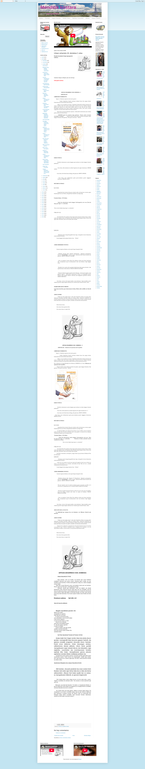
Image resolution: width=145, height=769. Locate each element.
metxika (98, 287)
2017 (43, 204)
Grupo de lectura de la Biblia (46, 90)
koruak (98, 230)
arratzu (98, 281)
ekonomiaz (99, 196)
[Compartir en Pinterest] (63, 724)
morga (98, 255)
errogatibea (99, 224)
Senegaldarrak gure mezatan (46, 84)
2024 (43, 192)
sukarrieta (99, 260)
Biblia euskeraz (45, 42)
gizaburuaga (99, 286)
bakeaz (98, 243)
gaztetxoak (99, 198)
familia (98, 189)
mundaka (99, 218)
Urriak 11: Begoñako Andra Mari (45, 151)
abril (44, 184)
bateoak (98, 223)
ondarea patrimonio (99, 192)
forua (98, 240)
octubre (44, 64)
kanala (98, 252)
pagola (98, 184)
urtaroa (98, 235)
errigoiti (98, 257)
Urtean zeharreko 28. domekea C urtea (46, 156)
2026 (43, 57)
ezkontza (98, 250)
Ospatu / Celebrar (96, 18)
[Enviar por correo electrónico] (57, 724)
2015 (43, 208)
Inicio (73, 735)
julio (44, 179)
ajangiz (98, 254)
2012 (43, 213)
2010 (43, 216)
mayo (44, 182)
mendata (98, 246)
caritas (98, 195)
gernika (98, 210)
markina (98, 270)
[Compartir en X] (60, 724)
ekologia (98, 227)
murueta (98, 249)
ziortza (98, 232)
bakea (98, 212)
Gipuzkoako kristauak (44, 46)
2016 (43, 206)
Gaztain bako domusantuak (46, 87)
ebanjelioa (64, 726)
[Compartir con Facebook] (62, 724)
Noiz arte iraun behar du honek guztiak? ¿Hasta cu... (46, 141)
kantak (98, 199)
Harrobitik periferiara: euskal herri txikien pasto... (46, 123)
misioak (98, 206)
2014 (43, 209)
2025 (43, 59)
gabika (98, 283)
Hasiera (41, 18)
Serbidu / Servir (66, 18)
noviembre (45, 62)
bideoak (98, 207)
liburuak (98, 213)
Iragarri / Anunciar (56, 18)
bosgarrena (99, 209)
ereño (98, 278)
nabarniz (98, 277)
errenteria (99, 221)
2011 (43, 215)
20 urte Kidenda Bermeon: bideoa (46, 110)
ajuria (98, 261)
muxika (98, 258)
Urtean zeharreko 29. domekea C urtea (46, 135)
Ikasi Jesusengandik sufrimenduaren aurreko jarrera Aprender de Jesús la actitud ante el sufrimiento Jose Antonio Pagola (101, 117)
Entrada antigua (87, 735)
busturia (98, 244)
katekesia (99, 186)
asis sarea (99, 236)
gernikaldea (99, 203)
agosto (44, 177)
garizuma (99, 226)
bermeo (98, 215)
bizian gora (99, 229)
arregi (98, 220)
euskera (98, 284)
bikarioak (98, 193)
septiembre (45, 175)
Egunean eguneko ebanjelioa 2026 (45, 95)
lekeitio (98, 275)
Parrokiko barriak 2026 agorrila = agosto (100, 38)
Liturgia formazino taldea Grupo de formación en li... (46, 171)
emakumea (99, 204)
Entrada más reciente (58, 735)
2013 (43, 211)
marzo (44, 186)
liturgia (67, 726)
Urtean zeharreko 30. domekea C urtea (46, 100)
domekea (60, 726)
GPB (98, 274)
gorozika (98, 267)
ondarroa (98, 272)
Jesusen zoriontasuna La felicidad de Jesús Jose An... (46, 79)
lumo (98, 280)
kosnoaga (99, 241)
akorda (98, 266)
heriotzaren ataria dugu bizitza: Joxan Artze (46, 74)
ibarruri (98, 263)
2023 (43, 193)
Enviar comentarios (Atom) (65, 737)
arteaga (98, 238)
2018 (43, 202)
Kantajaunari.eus (45, 48)
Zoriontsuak (45, 65)
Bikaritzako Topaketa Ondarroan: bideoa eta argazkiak (45, 115)
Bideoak (87, 18)
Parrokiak (47, 18)
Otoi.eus (43, 50)
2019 (43, 201)
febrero (44, 188)
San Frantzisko (46, 164)
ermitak (98, 201)
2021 (43, 197)
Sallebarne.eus (45, 51)
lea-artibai (99, 233)
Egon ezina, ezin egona (45, 148)
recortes (98, 181)
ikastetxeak (99, 269)
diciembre (45, 60)
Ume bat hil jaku (46, 119)
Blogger (79, 759)
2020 (43, 199)
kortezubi (98, 264)
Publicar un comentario (60, 732)
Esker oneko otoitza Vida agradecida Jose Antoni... (46, 161)
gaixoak (98, 216)
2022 (43, 195)
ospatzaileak (99, 247)
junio (44, 181)
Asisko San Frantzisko (45, 167)
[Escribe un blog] (59, 724)
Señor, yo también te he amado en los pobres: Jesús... (46, 129)
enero (44, 189)
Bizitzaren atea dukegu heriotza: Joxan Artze (46, 69)
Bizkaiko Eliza (44, 44)
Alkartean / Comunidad (77, 18)
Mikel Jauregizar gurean (46, 145)
